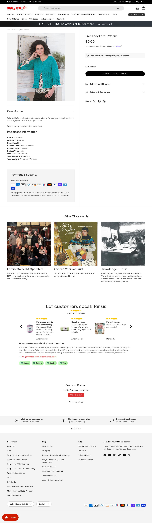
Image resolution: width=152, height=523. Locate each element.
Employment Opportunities (19, 455)
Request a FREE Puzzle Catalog (21, 469)
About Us (11, 446)
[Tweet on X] (94, 101)
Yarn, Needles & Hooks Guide (20, 486)
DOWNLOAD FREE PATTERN (115, 74)
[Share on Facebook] (99, 101)
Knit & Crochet (23, 14)
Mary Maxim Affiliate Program (20, 491)
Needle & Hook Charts (17, 460)
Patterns (62, 14)
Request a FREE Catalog (18, 464)
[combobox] (81, 8)
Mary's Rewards (14, 495)
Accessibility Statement (52, 480)
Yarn (9, 14)
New (114, 14)
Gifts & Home (13, 19)
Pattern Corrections (16, 473)
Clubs (24, 19)
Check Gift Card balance (52, 471)
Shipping (46, 451)
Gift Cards (33, 19)
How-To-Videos (49, 467)
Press (9, 477)
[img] (76, 310)
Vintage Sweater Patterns (83, 14)
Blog (9, 451)
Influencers (46, 19)
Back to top (76, 429)
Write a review (76, 395)
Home (9, 29)
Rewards (61, 19)
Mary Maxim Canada (87, 446)
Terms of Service (49, 476)
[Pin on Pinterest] (104, 101)
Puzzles (49, 14)
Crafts (38, 14)
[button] (118, 8)
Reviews (82, 451)
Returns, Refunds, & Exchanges (56, 455)
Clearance (102, 14)
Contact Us (47, 446)
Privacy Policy (84, 455)
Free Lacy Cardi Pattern (21, 29)
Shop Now (39, 2)
